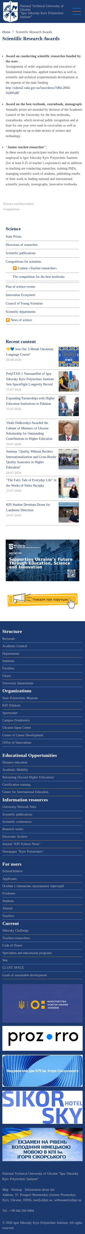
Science (13, 228)
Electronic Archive (14, 836)
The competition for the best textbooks (38, 277)
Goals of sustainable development (24, 975)
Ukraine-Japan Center (16, 727)
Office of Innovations (16, 742)
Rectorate (8, 639)
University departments (17, 683)
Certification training (16, 784)
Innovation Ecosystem (20, 295)
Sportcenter (10, 713)
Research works (12, 829)
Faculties (8, 668)
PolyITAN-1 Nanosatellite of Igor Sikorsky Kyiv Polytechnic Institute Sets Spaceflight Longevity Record (30, 379)
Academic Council (14, 646)
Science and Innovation (18, 203)
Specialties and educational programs (27, 953)
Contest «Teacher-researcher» (37, 268)
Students (8, 901)
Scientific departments (20, 312)
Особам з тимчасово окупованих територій (33, 886)
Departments (10, 653)
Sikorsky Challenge (15, 930)
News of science (21, 320)
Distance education (14, 762)
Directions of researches (22, 245)
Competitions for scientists (23, 261)
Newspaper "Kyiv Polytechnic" (23, 851)
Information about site (40, 1189)
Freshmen (8, 893)
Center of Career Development (22, 735)
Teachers (8, 916)
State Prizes (13, 236)
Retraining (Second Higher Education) (28, 777)
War (5, 960)
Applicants (9, 879)
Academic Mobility (15, 770)
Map (5, 1189)
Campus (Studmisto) (16, 720)
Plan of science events (20, 286)
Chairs (6, 676)
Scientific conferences (17, 822)
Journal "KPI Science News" (21, 844)
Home (6, 32)
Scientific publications (20, 253)
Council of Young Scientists (24, 303)
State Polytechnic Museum (20, 698)
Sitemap (16, 1189)
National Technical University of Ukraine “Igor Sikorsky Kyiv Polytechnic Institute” (42, 11)
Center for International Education (25, 792)
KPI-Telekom (11, 705)
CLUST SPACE (13, 967)
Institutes (8, 661)
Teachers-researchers (16, 938)
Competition (11, 209)
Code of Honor (12, 945)
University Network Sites (19, 807)
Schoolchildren (12, 871)
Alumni (7, 908)
